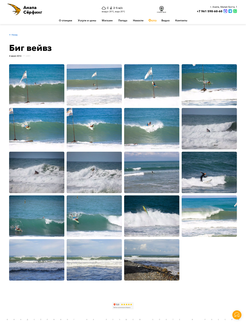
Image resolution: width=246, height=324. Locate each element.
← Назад (13, 34)
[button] (46, 9)
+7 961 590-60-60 (209, 11)
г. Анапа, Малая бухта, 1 (223, 6)
